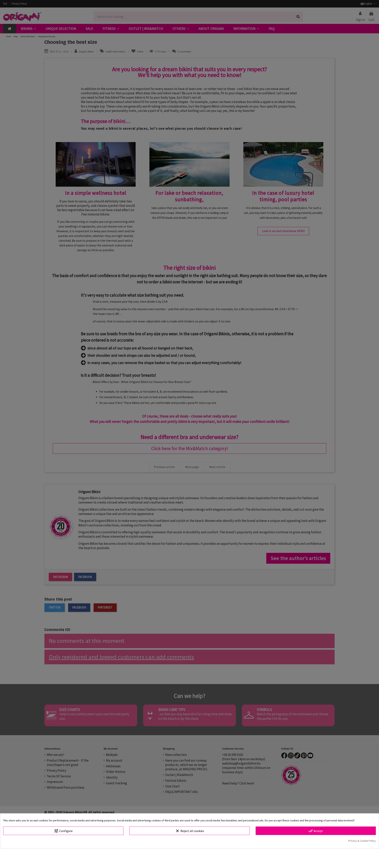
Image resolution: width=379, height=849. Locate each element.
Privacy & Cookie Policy (362, 840)
